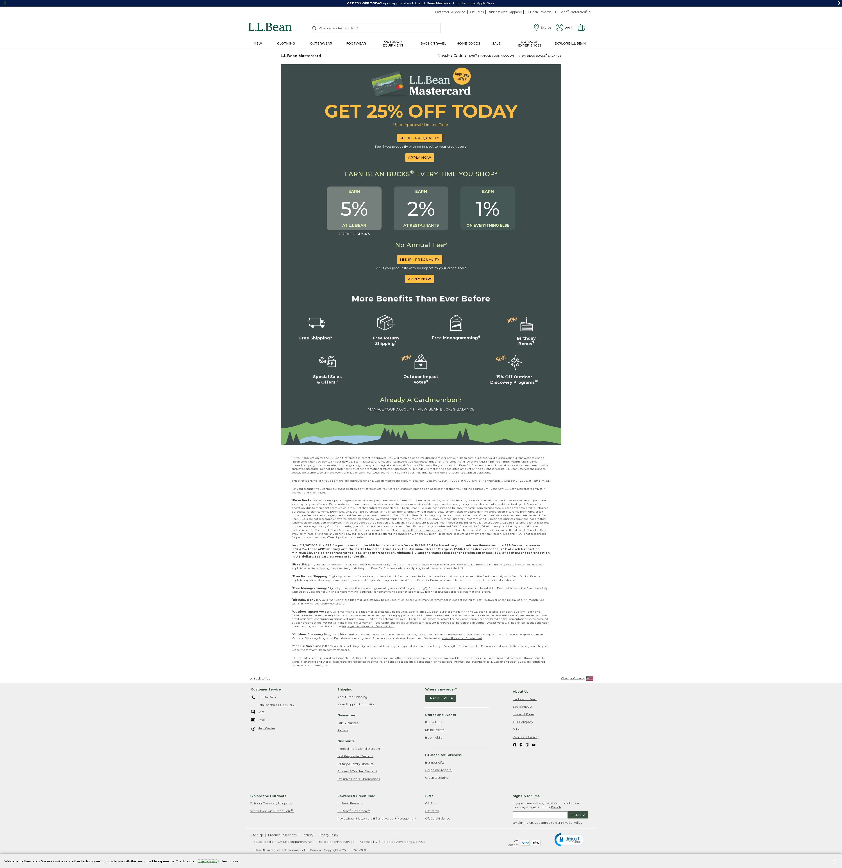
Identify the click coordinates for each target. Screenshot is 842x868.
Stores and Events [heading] (440, 715)
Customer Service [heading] (266, 689)
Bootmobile (433, 737)
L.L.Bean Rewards (538, 12)
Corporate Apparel (438, 770)
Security (307, 835)
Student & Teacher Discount (357, 771)
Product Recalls (261, 841)
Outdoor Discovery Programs (271, 803)
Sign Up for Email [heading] (527, 796)
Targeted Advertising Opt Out (403, 841)
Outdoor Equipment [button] (393, 43)
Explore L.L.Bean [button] (570, 43)
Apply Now (485, 3)
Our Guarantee (348, 723)
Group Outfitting (437, 777)
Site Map (256, 835)
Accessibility (368, 841)
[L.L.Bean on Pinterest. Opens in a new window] (521, 744)
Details (556, 807)
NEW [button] (258, 43)
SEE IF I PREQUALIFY (419, 138)
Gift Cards (477, 12)
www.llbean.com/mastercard (423, 530)
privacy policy (207, 861)
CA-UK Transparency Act (295, 841)
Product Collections (282, 835)
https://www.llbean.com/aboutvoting (368, 626)
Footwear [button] (356, 43)
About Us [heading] (520, 692)
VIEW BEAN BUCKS (532, 55)
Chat (261, 712)
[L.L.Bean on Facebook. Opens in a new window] (514, 744)
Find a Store (433, 722)
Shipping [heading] (344, 689)
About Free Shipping (352, 697)
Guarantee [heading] (346, 715)
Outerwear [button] (321, 43)
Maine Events (434, 730)
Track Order (440, 698)
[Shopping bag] (583, 27)
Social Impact (522, 706)
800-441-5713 (267, 697)
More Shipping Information (356, 704)
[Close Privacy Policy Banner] (834, 861)
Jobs (516, 729)
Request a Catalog (526, 737)
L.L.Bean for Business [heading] (443, 755)
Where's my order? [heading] (441, 689)
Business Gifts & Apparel (505, 12)
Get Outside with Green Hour (272, 811)
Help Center (266, 728)
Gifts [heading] (429, 796)
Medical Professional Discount (358, 748)
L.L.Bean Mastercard (353, 811)
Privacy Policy (571, 822)
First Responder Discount (355, 756)
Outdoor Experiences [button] (530, 43)
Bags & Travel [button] (433, 43)
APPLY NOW (419, 157)
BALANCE (555, 55)
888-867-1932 (285, 705)
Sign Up (578, 815)
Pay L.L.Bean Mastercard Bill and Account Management (376, 818)
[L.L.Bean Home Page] (271, 27)
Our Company (523, 722)
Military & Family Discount (355, 764)
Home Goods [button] (468, 43)
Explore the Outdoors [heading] (268, 796)
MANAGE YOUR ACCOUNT (497, 55)
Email (261, 719)
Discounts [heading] (346, 741)
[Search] (314, 28)
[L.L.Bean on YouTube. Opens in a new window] (533, 744)
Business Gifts (434, 762)
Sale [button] (496, 43)
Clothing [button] (286, 43)
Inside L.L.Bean (523, 714)
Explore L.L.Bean (525, 699)
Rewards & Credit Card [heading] (356, 796)
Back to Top (262, 678)
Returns (342, 730)
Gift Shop (431, 803)
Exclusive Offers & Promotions (358, 779)
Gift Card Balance (437, 818)
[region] (421, 3)
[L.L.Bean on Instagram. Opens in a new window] (527, 744)
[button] (570, 839)
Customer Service (448, 12)
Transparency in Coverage (336, 841)
